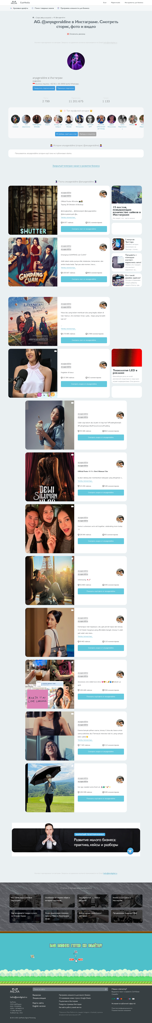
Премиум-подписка (65, 88)
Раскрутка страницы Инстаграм (70, 1004)
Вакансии (37, 995)
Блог (105, 2)
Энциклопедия (39, 998)
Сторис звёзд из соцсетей (43, 17)
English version (39, 1006)
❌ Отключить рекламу (76, 34)
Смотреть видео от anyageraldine (84, 384)
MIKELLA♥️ (133, 125)
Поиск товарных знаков (44, 8)
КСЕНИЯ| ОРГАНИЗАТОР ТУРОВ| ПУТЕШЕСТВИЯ (101, 127)
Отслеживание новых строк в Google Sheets (75, 998)
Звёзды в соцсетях (87, 134)
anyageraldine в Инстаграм (47, 77)
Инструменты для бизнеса (134, 2)
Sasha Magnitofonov (122, 127)
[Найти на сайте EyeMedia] (106, 989)
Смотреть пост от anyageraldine (84, 229)
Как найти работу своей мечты (70, 1007)
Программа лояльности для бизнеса (74, 8)
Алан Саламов (15, 126)
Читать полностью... (68, 217)
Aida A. (47, 125)
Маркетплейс (115, 2)
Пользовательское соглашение (121, 1010)
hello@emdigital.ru (110, 42)
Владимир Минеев (69, 126)
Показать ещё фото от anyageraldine (101, 591)
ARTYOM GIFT (90, 126)
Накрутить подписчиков (44, 88)
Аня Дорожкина (26, 126)
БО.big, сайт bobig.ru (58, 126)
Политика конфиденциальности (122, 1008)
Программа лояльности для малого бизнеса (74, 995)
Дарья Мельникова (112, 126)
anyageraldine (37, 81)
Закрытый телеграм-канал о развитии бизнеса (76, 165)
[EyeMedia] (14, 990)
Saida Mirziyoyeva (79, 126)
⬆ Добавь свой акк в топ (66, 134)
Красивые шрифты (20, 8)
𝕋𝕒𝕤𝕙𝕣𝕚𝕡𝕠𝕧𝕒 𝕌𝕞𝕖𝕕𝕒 (37, 126)
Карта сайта (38, 1003)
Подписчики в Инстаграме (68, 1001)
